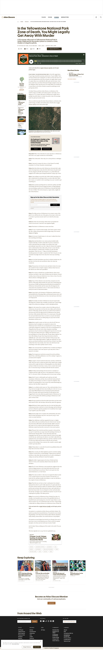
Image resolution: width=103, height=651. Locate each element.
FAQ (65, 631)
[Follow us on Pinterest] (51, 621)
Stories (21, 21)
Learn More (51, 603)
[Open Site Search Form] (101, 17)
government (38, 549)
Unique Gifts (55, 639)
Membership (55, 629)
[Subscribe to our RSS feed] (53, 621)
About (65, 629)
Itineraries (32, 633)
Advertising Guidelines (67, 635)
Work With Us (55, 640)
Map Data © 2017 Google (45, 132)
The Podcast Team (24, 45)
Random (20, 636)
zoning (31, 546)
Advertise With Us (68, 633)
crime (57, 549)
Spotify (50, 68)
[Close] (40, 641)
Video (31, 636)
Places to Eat (21, 635)
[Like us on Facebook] (41, 621)
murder (31, 549)
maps (40, 551)
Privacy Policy (53, 207)
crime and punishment (48, 549)
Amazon (36, 148)
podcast (45, 551)
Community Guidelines (55, 635)
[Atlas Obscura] (8, 17)
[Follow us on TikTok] (46, 621)
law (55, 546)
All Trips (43, 629)
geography (49, 546)
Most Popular (21, 633)
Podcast (32, 638)
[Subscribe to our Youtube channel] (43, 621)
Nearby (20, 638)
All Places (20, 629)
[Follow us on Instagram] (48, 621)
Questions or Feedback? (51, 648)
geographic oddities (40, 546)
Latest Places (21, 631)
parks (51, 551)
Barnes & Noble (46, 148)
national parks (33, 551)
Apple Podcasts (44, 68)
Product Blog (55, 637)
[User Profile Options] (96, 17)
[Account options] (96, 17)
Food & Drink (33, 631)
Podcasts (27, 21)
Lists (31, 635)
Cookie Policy (67, 639)
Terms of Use (67, 641)
